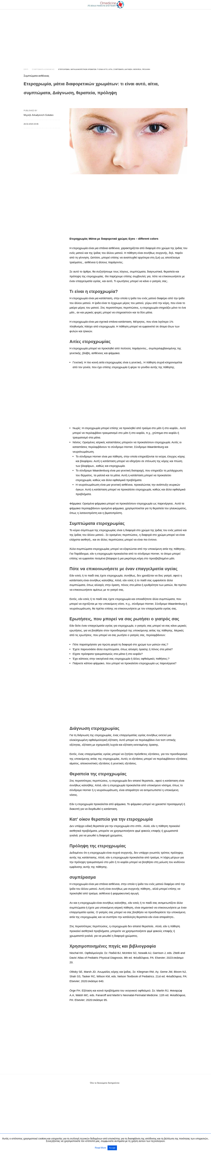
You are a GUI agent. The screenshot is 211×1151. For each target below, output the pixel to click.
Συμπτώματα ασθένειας (43, 69)
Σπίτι (26, 69)
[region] (105, 35)
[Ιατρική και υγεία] (105, 4)
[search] (186, 4)
